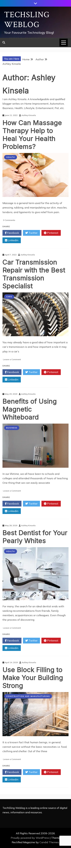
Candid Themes (49, 842)
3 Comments (9, 220)
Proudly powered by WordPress (30, 837)
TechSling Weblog (27, 19)
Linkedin (12, 240)
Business (11, 428)
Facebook (12, 232)
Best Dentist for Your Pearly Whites (34, 537)
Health (10, 157)
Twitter (32, 232)
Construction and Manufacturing (28, 696)
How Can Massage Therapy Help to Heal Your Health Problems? (32, 135)
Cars (9, 297)
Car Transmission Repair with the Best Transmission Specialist (33, 274)
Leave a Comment (12, 359)
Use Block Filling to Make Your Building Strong (32, 678)
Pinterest (52, 232)
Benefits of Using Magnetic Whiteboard (29, 409)
